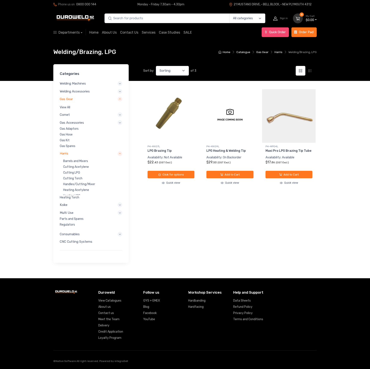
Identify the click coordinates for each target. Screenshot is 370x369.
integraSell (121, 361)
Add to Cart (232, 174)
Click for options (173, 174)
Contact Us (129, 32)
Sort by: (148, 71)
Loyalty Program (109, 338)
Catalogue (243, 52)
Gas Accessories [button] (72, 123)
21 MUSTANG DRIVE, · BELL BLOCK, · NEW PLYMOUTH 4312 (273, 4)
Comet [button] (65, 115)
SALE (188, 32)
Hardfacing (196, 307)
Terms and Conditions (248, 319)
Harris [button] (64, 153)
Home (93, 32)
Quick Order (277, 32)
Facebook (150, 313)
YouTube (149, 319)
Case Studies (169, 32)
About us (104, 307)
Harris (278, 52)
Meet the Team (108, 319)
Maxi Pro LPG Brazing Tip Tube (288, 151)
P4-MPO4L (272, 146)
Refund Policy (242, 307)
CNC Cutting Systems (76, 242)
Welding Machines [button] (73, 83)
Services (148, 32)
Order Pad (306, 32)
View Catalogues (109, 300)
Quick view (173, 182)
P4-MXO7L (154, 146)
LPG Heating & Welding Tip (226, 151)
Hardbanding (197, 300)
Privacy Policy (243, 313)
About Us (109, 32)
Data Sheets (242, 300)
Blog (146, 307)
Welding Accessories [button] (75, 91)
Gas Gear (262, 52)
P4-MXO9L (212, 146)
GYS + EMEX (151, 300)
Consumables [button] (70, 234)
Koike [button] (63, 205)
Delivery (103, 325)
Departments (69, 32)
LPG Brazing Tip (160, 151)
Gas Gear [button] (66, 99)
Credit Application (110, 331)
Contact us (106, 313)
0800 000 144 (86, 4)
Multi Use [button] (66, 213)
